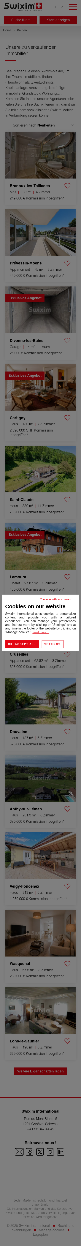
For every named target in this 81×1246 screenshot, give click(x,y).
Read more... (40, 632)
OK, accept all (22, 644)
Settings (52, 644)
